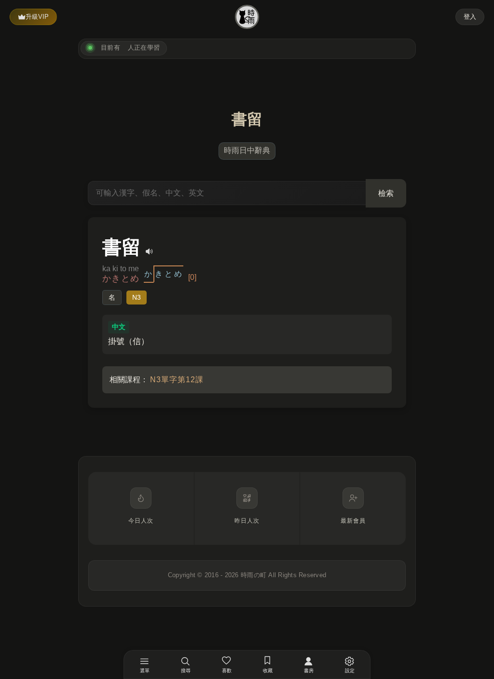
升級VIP (37, 16)
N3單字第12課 (177, 379)
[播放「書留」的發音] (149, 251)
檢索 (386, 193)
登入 (470, 16)
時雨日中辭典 (247, 150)
